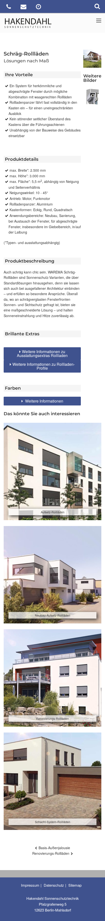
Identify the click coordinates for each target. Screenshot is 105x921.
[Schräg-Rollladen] (92, 97)
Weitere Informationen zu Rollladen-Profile (43, 366)
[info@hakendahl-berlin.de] (24, 7)
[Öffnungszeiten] (39, 7)
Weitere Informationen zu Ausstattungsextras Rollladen (42, 353)
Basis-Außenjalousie (54, 847)
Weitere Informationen (43, 401)
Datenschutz (54, 885)
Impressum (30, 885)
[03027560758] (9, 7)
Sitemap (75, 885)
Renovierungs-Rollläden (50, 853)
